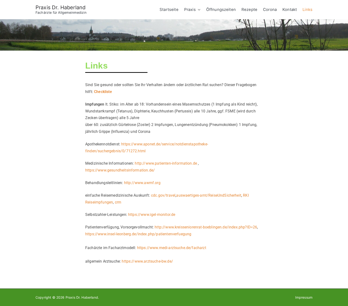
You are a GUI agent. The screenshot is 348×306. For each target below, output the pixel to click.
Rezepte (249, 9)
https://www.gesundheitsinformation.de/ (120, 170)
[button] (198, 9)
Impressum (303, 297)
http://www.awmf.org (142, 183)
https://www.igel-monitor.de (151, 214)
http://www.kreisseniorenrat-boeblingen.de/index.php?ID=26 (206, 227)
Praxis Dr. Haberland (60, 7)
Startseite (169, 9)
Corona (270, 9)
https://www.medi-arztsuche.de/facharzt (171, 248)
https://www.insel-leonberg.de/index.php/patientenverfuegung (138, 234)
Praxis (190, 9)
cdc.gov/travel (163, 195)
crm (118, 202)
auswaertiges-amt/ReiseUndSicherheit (208, 195)
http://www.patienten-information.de (166, 163)
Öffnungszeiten (221, 9)
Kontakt (289, 9)
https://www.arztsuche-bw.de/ (147, 261)
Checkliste (103, 91)
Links (307, 9)
